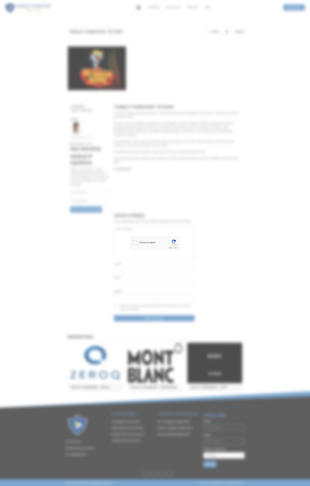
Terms (175, 248)
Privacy (171, 248)
